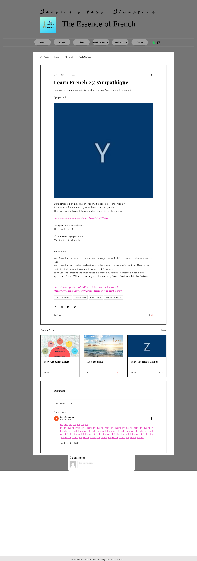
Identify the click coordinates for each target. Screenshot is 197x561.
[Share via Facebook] (55, 306)
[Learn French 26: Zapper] (147, 346)
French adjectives (63, 297)
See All (163, 330)
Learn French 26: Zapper (144, 361)
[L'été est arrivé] (103, 346)
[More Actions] (151, 418)
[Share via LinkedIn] (68, 306)
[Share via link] (75, 306)
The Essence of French (98, 23)
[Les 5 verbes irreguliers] (60, 346)
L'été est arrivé (95, 361)
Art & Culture (85, 57)
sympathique (80, 297)
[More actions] (151, 74)
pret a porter (95, 297)
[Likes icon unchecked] (62, 443)
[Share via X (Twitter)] (61, 306)
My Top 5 (69, 57)
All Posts (44, 57)
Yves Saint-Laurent (113, 297)
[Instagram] (159, 43)
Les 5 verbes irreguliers (56, 361)
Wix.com (122, 559)
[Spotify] (154, 43)
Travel (57, 57)
